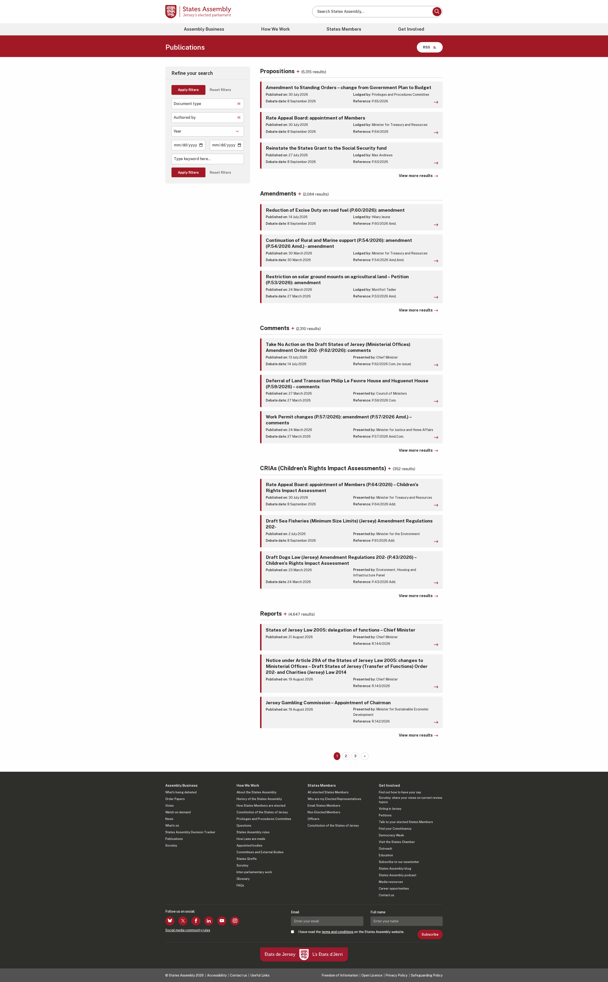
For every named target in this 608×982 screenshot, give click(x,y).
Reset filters (220, 90)
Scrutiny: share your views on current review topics (410, 800)
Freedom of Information (340, 975)
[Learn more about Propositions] (298, 71)
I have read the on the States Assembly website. (351, 932)
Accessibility (217, 975)
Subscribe (430, 934)
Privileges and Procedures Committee (264, 819)
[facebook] (195, 920)
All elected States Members (328, 792)
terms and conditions (337, 932)
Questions (244, 825)
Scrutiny (171, 845)
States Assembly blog (395, 868)
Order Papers (175, 799)
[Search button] (437, 11)
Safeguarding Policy (427, 975)
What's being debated (181, 792)
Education (386, 855)
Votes (169, 805)
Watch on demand (178, 812)
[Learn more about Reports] (286, 613)
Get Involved (411, 29)
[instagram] (234, 920)
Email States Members (324, 805)
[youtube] (221, 920)
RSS (426, 47)
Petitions (385, 815)
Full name (377, 912)
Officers (313, 819)
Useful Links (260, 975)
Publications (174, 839)
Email (295, 912)
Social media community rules (187, 930)
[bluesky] (169, 920)
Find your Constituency (395, 828)
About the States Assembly (256, 792)
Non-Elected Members (324, 812)
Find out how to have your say (400, 792)
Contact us (386, 895)
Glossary (243, 879)
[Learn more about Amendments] (300, 193)
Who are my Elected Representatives (334, 799)
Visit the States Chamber (397, 842)
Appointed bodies (249, 845)
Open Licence (371, 975)
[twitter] (182, 920)
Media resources (391, 882)
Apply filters (188, 90)
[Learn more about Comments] (293, 328)
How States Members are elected (261, 805)
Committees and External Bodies (260, 852)
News (169, 819)
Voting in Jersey (390, 808)
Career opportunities (394, 888)
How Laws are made (251, 839)
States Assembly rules (253, 832)
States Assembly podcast (397, 875)
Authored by (185, 117)
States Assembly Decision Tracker (190, 832)
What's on (172, 825)
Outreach (385, 848)
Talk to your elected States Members (406, 822)
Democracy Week (391, 835)
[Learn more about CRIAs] (390, 468)
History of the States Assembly (259, 799)
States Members (344, 29)
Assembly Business (204, 29)
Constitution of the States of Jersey (262, 812)
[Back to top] (596, 966)
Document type (187, 103)
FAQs (240, 885)
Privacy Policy (396, 975)
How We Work (275, 29)
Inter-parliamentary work (254, 872)
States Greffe (247, 859)
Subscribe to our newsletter (399, 862)
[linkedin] (208, 920)
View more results (416, 175)
